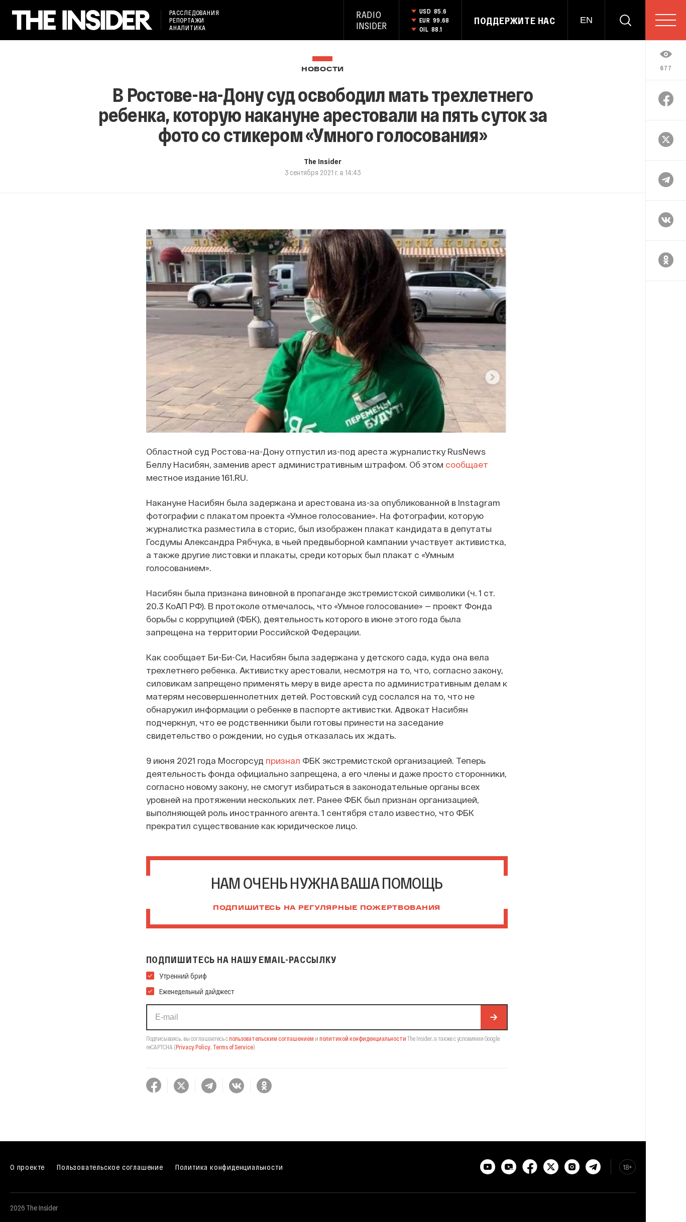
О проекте (27, 1166)
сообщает (466, 464)
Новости (322, 69)
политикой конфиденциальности (362, 1038)
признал (283, 760)
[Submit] (494, 1017)
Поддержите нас (514, 20)
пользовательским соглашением (271, 1038)
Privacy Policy (193, 1046)
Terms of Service (233, 1046)
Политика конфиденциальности (229, 1166)
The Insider (322, 161)
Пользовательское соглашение (110, 1166)
